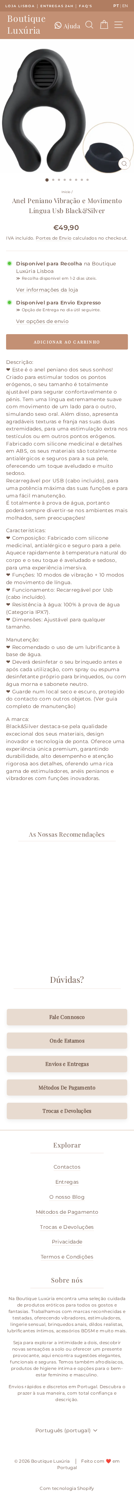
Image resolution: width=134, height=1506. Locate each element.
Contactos (67, 1167)
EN (125, 5)
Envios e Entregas (67, 1063)
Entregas (67, 1182)
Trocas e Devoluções (67, 1110)
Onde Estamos (67, 1040)
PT (116, 5)
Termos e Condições (67, 1257)
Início (66, 192)
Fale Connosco (67, 1016)
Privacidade (67, 1241)
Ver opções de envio (42, 321)
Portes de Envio (53, 238)
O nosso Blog (67, 1197)
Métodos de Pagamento (67, 1212)
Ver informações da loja (47, 290)
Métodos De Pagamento (67, 1087)
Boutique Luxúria (26, 24)
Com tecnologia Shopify (67, 1488)
